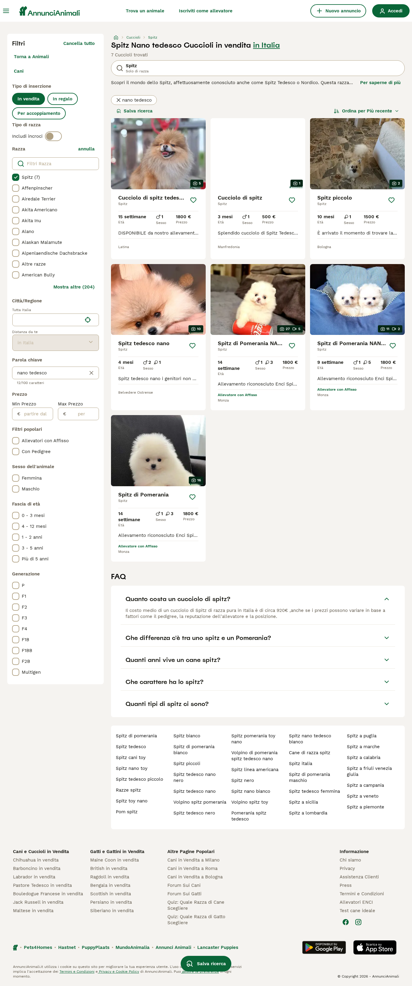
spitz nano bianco (250, 791)
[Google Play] (324, 947)
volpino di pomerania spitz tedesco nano (254, 755)
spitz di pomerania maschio (309, 777)
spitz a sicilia (303, 802)
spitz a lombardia (308, 813)
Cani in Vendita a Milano (193, 860)
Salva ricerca (138, 111)
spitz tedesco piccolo (139, 779)
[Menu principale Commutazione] (6, 11)
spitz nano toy (131, 768)
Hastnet (67, 947)
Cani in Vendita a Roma (192, 868)
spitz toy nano (131, 801)
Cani (19, 71)
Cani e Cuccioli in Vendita (41, 851)
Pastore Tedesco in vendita (42, 885)
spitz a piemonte (365, 807)
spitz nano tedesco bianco (310, 739)
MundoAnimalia (133, 947)
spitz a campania (365, 785)
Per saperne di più (380, 82)
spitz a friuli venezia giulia (369, 771)
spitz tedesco (131, 746)
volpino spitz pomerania (199, 802)
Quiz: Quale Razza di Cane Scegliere (195, 905)
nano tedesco (137, 100)
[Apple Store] (375, 947)
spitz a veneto (363, 796)
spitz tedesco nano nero (194, 777)
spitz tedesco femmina (314, 791)
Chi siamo (350, 860)
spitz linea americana (254, 769)
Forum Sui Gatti (184, 893)
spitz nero (242, 780)
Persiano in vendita (111, 902)
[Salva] (193, 200)
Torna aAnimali (31, 56)
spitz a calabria (363, 757)
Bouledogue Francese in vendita (48, 893)
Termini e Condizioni (362, 893)
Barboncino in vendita (36, 868)
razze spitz (128, 790)
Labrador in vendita (34, 877)
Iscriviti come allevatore (206, 11)
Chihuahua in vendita (36, 860)
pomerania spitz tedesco (248, 816)
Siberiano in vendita (112, 910)
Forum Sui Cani (184, 885)
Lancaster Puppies (217, 947)
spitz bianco (186, 736)
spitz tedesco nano (194, 791)
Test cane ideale (357, 910)
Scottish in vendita (110, 893)
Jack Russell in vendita (38, 902)
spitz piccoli (186, 763)
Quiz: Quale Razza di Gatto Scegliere (196, 919)
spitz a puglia (361, 736)
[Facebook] (346, 922)
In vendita (28, 99)
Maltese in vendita (33, 910)
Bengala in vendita (110, 885)
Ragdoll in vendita (109, 877)
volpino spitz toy (249, 802)
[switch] (53, 136)
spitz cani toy (131, 757)
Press (346, 885)
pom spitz (127, 811)
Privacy (347, 868)
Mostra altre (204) (74, 287)
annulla (86, 149)
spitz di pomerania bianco (193, 749)
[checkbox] (16, 177)
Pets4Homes (38, 947)
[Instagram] (358, 922)
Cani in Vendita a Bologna (195, 877)
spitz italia (300, 763)
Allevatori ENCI (356, 902)
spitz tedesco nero (194, 813)
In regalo (62, 99)
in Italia (266, 45)
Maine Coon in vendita (114, 860)
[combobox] (47, 320)
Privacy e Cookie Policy (118, 971)
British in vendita (108, 868)
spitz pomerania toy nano (253, 739)
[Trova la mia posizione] (88, 320)
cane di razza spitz (309, 752)
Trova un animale (145, 11)
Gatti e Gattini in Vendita (117, 851)
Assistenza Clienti (359, 877)
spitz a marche (363, 746)
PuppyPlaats (95, 947)
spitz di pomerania (136, 736)
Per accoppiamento (38, 113)
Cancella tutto (79, 43)
